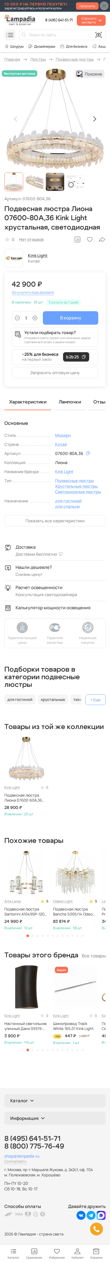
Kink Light (38, 255)
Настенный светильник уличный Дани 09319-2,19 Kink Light (25, 1026)
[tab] (27, 936)
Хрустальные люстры (76, 486)
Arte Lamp (12, 901)
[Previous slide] (16, 119)
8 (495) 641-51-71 (58, 20)
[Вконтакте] (81, 1218)
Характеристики (27, 402)
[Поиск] (23, 35)
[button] (13, 181)
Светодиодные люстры (78, 491)
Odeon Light (63, 901)
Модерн (63, 435)
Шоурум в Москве (13, 46)
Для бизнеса (76, 46)
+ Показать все (95, 699)
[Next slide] (94, 119)
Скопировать (15, 1161)
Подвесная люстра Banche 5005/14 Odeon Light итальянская (74, 912)
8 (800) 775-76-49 (34, 1146)
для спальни (67, 506)
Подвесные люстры (74, 480)
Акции (103, 46)
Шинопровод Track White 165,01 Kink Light (73, 1026)
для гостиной (68, 501)
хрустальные (53, 699)
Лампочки (70, 402)
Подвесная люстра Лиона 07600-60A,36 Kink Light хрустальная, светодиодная (25, 798)
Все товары (94, 956)
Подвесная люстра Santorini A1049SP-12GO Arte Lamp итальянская (25, 912)
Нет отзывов (31, 239)
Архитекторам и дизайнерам (41, 46)
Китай (61, 444)
